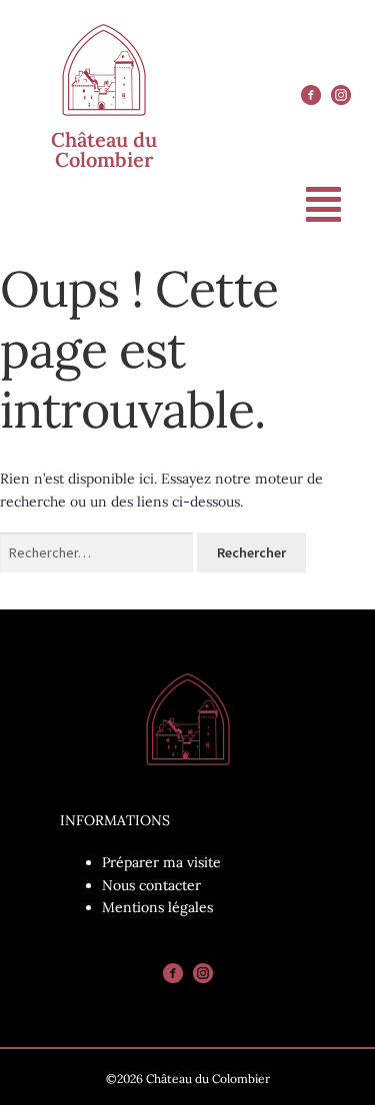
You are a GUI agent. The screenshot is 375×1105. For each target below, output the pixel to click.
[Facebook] (311, 95)
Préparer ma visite (161, 862)
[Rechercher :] (98, 552)
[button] (323, 204)
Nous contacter (151, 885)
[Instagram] (341, 95)
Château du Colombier (104, 149)
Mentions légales (157, 907)
